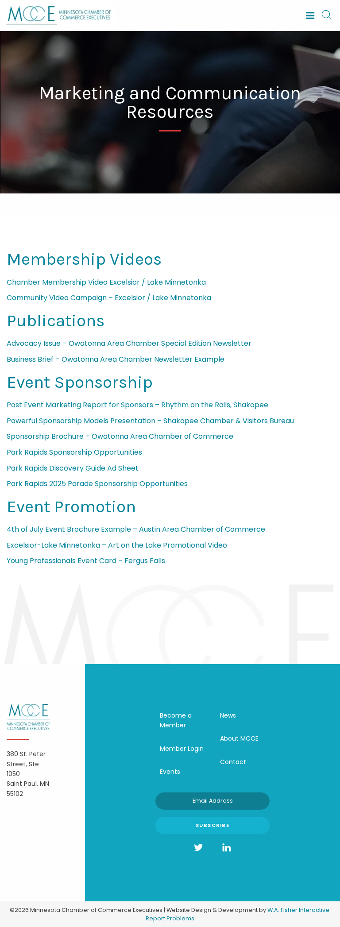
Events (170, 771)
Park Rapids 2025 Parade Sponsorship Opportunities (97, 484)
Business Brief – (34, 359)
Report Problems (170, 918)
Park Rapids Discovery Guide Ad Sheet (73, 468)
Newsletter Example (188, 359)
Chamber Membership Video (58, 282)
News (228, 715)
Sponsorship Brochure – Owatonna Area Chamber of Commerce (120, 436)
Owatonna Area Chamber (107, 359)
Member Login (182, 748)
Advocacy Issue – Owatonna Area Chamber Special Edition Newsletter (129, 343)
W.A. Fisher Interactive (298, 910)
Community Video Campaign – (61, 298)
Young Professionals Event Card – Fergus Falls (86, 561)
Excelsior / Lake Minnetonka (157, 282)
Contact (233, 761)
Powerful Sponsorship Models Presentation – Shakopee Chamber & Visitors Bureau (150, 421)
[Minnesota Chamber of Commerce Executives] (59, 15)
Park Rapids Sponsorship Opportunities (74, 452)
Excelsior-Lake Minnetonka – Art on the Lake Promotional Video (117, 545)
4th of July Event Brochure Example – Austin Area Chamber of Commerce (136, 529)
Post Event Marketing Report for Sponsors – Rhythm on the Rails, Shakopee (137, 405)
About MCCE (239, 738)
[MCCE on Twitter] (198, 847)
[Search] (326, 15)
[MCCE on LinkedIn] (226, 847)
